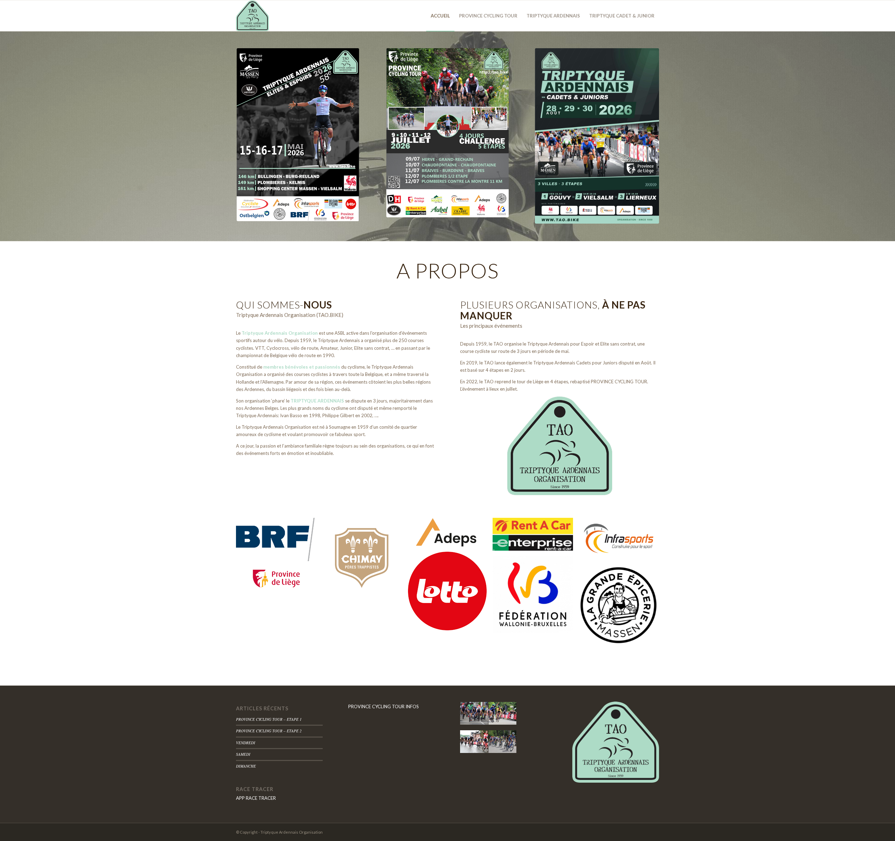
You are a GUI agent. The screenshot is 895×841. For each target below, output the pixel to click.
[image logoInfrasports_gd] (621, 541)
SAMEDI (243, 754)
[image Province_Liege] (279, 581)
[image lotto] (450, 594)
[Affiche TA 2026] (298, 134)
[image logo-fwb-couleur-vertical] (535, 597)
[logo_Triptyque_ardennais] (252, 15)
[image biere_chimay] (364, 560)
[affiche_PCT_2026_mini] (447, 132)
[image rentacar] (535, 537)
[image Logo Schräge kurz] (279, 542)
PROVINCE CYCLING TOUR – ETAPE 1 (269, 719)
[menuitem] (440, 15)
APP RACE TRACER (256, 798)
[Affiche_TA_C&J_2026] (597, 136)
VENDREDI (245, 742)
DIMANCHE (246, 766)
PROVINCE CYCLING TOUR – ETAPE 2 (269, 730)
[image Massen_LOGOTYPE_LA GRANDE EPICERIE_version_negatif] (621, 608)
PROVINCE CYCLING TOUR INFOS (383, 706)
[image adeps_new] (450, 535)
